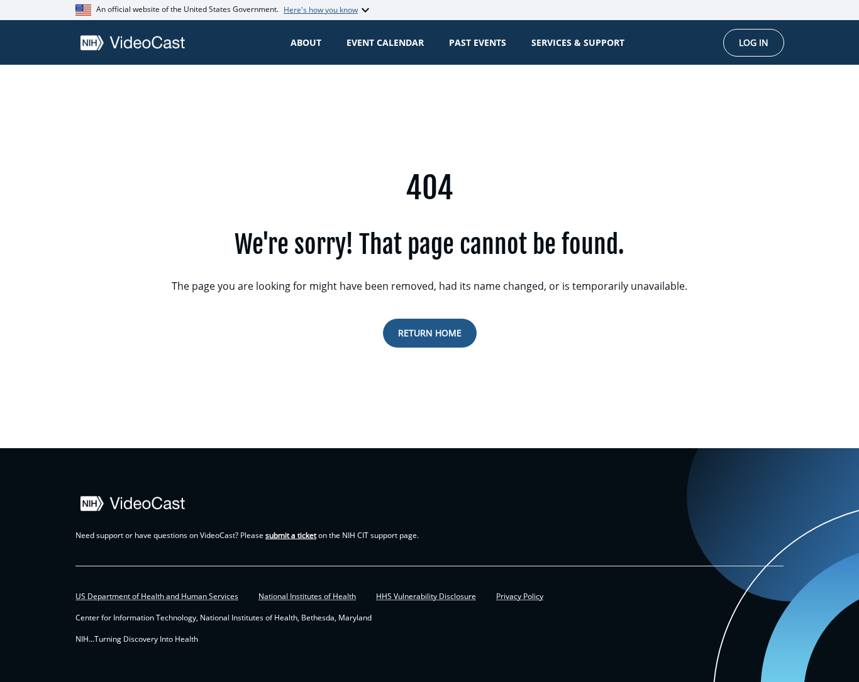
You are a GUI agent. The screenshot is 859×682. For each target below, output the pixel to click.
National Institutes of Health (307, 596)
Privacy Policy (519, 596)
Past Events (477, 42)
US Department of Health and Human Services (156, 596)
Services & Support (577, 42)
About (306, 42)
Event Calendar (385, 42)
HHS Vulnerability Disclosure (426, 596)
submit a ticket (290, 535)
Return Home (430, 333)
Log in (753, 42)
